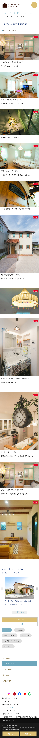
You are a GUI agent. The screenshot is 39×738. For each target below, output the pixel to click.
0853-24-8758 (10, 707)
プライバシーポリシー (21, 727)
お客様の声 (7, 681)
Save (36, 37)
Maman (20, 630)
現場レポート (8, 669)
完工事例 (6, 675)
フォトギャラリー (9, 663)
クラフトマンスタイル (12, 641)
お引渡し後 (8, 646)
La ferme (27, 635)
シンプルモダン (10, 635)
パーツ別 (20, 624)
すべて (7, 630)
